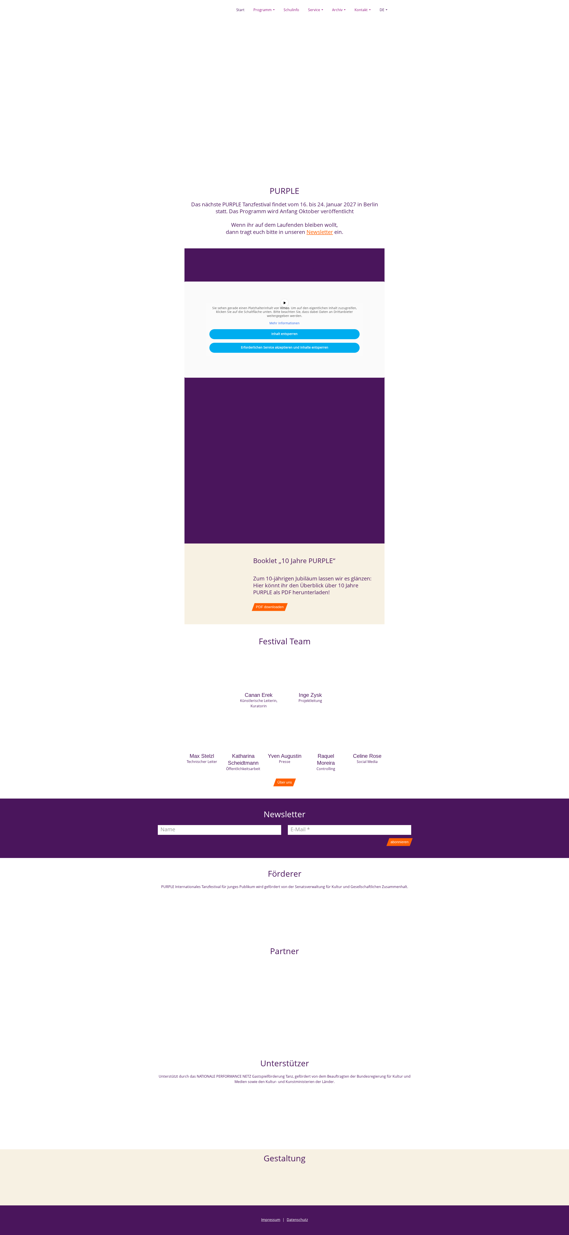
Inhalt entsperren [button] (284, 334)
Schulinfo (291, 10)
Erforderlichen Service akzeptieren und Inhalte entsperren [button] (284, 347)
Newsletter (320, 232)
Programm (262, 10)
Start (240, 10)
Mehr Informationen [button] (284, 323)
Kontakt (362, 10)
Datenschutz (295, 1220)
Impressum (270, 1220)
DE (382, 10)
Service (314, 10)
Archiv (337, 10)
